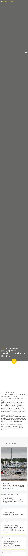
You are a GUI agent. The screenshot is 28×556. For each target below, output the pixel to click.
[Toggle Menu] (26, 52)
